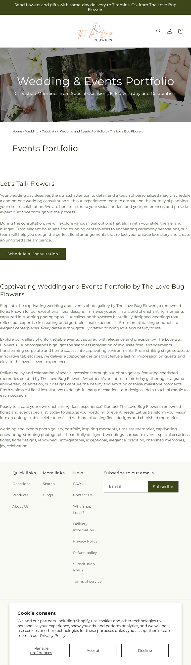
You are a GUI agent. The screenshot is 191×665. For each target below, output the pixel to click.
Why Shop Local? (82, 509)
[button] (10, 31)
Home (17, 131)
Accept (93, 650)
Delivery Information (83, 527)
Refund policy (85, 552)
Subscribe (163, 486)
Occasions (21, 484)
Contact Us (83, 495)
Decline (145, 650)
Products (20, 495)
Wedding (32, 131)
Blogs (48, 495)
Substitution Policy (84, 567)
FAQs (78, 484)
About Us (20, 506)
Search (49, 484)
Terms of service (87, 581)
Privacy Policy (52, 635)
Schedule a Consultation (32, 253)
